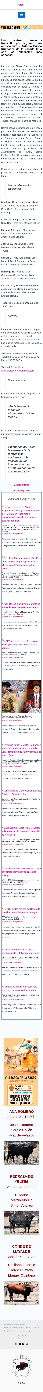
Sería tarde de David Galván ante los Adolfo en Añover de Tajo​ (21, 800)
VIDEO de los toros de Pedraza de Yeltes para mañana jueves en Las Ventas (20, 654)
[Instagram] (23, 1344)
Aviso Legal (21, 1339)
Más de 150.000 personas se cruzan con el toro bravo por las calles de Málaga (21, 881)
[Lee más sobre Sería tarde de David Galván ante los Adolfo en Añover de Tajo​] (21, 792)
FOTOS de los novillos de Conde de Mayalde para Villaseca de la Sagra (20, 918)
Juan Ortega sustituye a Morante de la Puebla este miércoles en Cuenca (20, 613)
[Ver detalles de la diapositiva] (21, 1153)
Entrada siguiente (21, 491)
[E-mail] (27, 1344)
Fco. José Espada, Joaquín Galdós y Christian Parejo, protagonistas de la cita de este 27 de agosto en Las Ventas (20, 575)
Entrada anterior (21, 485)
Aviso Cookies (21, 1335)
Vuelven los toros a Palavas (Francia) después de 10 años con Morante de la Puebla (20, 717)
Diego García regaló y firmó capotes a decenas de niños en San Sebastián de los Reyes (21, 840)
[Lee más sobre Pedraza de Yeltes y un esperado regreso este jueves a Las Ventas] (21, 988)
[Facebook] (16, 1344)
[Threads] (20, 1344)
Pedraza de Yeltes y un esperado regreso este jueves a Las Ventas (20, 996)
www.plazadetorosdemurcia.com (17, 370)
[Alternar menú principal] (21, 15)
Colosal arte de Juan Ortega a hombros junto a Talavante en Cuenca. (20, 959)
